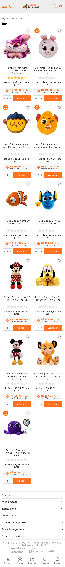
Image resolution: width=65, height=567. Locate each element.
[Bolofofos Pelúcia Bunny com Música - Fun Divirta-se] (48, 64)
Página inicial (8, 18)
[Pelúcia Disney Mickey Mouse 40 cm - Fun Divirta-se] (17, 370)
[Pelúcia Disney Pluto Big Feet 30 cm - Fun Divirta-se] (48, 294)
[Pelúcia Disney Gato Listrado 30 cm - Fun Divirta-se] (17, 64)
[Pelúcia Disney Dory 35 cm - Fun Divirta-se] (48, 217)
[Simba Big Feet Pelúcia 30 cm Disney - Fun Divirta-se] (48, 370)
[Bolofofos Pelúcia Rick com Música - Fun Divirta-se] (48, 141)
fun (20, 18)
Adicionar (21, 98)
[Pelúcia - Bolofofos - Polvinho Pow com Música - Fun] (17, 447)
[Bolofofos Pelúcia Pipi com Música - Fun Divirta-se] (17, 141)
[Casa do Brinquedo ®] (32, 6)
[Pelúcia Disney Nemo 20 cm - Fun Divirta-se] (17, 217)
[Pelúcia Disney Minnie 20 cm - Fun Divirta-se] (17, 294)
